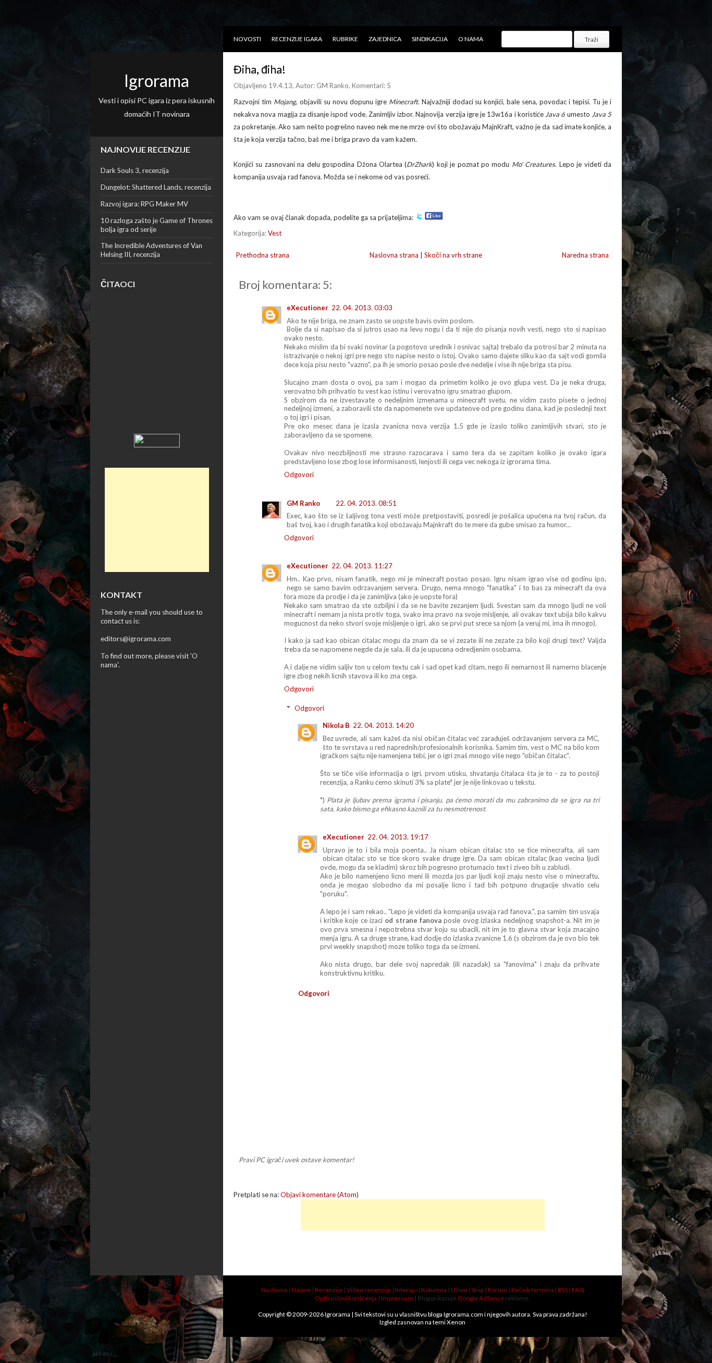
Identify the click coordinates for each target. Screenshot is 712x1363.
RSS (563, 1290)
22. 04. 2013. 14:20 (383, 725)
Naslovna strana (394, 255)
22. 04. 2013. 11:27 (362, 566)
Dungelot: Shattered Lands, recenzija (156, 187)
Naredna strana (585, 255)
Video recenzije (369, 1290)
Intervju (406, 1290)
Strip (477, 1290)
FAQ (578, 1290)
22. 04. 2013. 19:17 (397, 837)
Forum (497, 1290)
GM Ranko (303, 503)
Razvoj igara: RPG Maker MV (144, 204)
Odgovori (299, 474)
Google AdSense (481, 1298)
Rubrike (345, 39)
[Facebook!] (434, 217)
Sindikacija (430, 39)
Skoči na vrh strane (453, 255)
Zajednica (385, 39)
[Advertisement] (157, 520)
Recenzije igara (297, 39)
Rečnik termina (532, 1290)
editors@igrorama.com (136, 639)
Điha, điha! (260, 69)
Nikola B (336, 725)
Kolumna (434, 1290)
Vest (274, 233)
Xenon (456, 1322)
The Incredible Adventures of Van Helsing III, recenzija (151, 250)
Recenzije (328, 1290)
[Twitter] (419, 217)
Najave (301, 1290)
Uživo (459, 1290)
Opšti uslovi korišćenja (346, 1298)
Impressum (397, 1298)
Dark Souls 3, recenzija (135, 170)
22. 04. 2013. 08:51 (366, 503)
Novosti (247, 39)
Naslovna (274, 1290)
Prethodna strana (262, 255)
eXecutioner (307, 307)
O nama (470, 39)
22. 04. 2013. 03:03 (362, 307)
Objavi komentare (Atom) (319, 1194)
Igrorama (156, 80)
